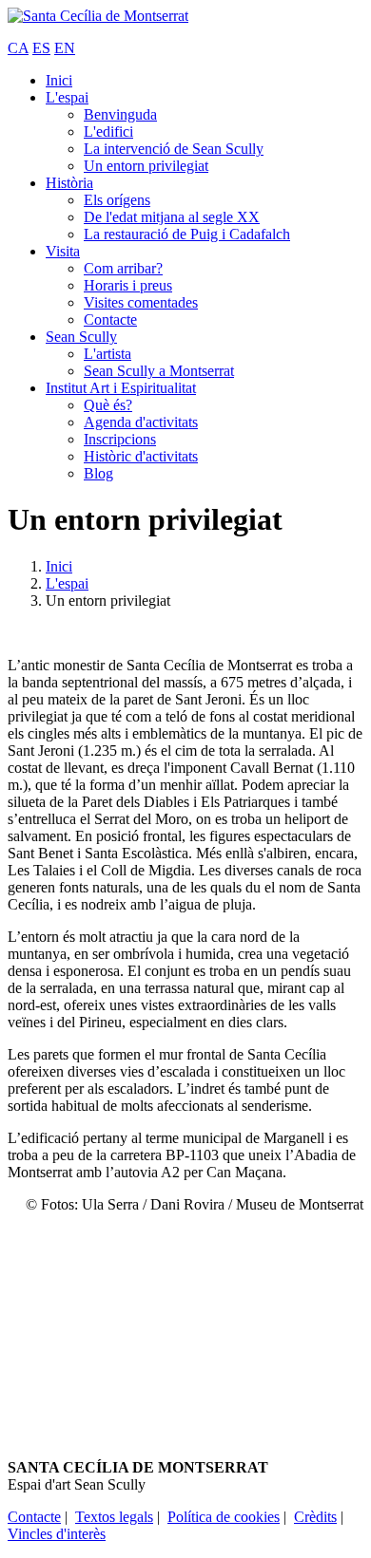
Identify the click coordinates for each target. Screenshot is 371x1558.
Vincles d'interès (57, 1534)
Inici (59, 80)
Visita (63, 251)
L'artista (107, 354)
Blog (98, 473)
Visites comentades (141, 302)
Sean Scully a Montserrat (159, 371)
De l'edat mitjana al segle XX (172, 217)
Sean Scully (81, 336)
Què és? (108, 405)
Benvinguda (120, 114)
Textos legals (114, 1517)
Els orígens (117, 200)
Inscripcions (120, 439)
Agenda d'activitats (141, 422)
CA (18, 48)
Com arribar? (123, 268)
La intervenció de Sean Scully (174, 149)
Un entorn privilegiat (146, 166)
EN (64, 48)
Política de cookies (223, 1517)
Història (69, 183)
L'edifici (108, 131)
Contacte (110, 319)
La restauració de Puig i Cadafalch (187, 234)
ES (41, 48)
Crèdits (315, 1517)
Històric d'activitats (141, 456)
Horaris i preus (128, 285)
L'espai (67, 97)
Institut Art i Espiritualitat (121, 388)
